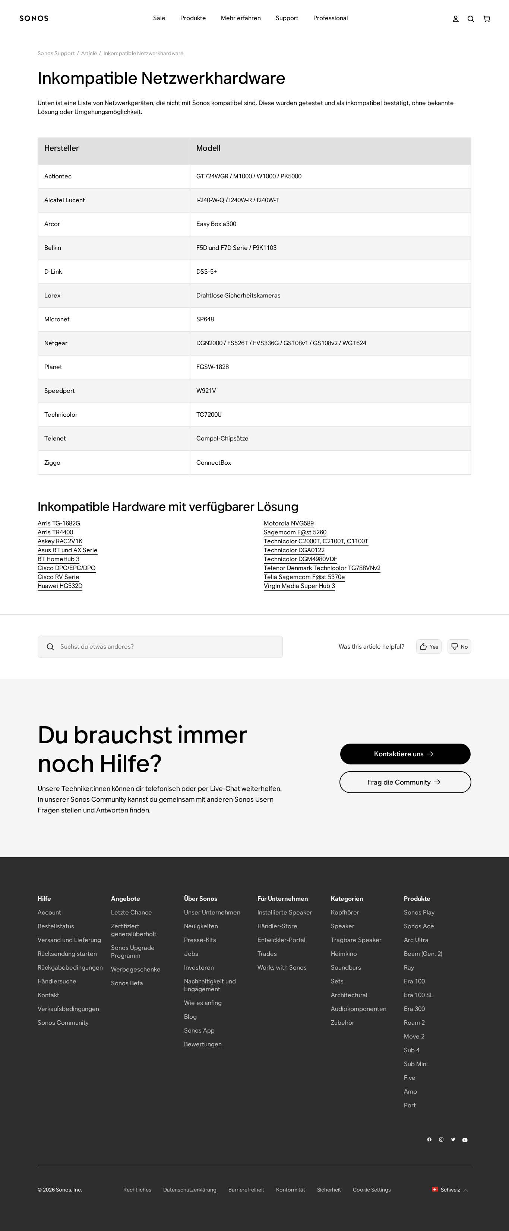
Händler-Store (277, 926)
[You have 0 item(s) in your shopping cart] (486, 19)
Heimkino (344, 954)
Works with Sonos (282, 967)
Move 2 (414, 1036)
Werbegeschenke (136, 969)
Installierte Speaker (284, 912)
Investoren (199, 967)
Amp (410, 1091)
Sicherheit (329, 1189)
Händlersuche (57, 981)
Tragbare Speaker (356, 940)
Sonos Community (63, 1023)
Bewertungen (203, 1044)
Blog (190, 1017)
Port (410, 1105)
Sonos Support (56, 53)
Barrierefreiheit (246, 1189)
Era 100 (414, 981)
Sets (337, 981)
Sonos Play (419, 912)
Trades (267, 954)
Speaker (342, 926)
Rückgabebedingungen (70, 967)
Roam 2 (414, 1023)
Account (49, 912)
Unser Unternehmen (212, 912)
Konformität (290, 1189)
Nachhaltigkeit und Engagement (210, 985)
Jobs (191, 954)
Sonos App (199, 1030)
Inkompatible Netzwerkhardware (144, 53)
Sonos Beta (127, 983)
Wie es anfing (203, 1003)
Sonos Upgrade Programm (133, 952)
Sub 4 (412, 1050)
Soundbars (346, 967)
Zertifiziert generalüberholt (134, 930)
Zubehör (342, 1023)
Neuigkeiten (201, 926)
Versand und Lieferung (69, 940)
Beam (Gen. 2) (423, 954)
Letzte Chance (131, 912)
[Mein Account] (456, 19)
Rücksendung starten (67, 954)
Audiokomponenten (358, 1009)
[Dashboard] (34, 18)
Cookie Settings (372, 1189)
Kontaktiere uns (399, 754)
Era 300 (414, 1009)
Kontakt (48, 995)
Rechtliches (137, 1189)
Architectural (349, 995)
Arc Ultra (416, 940)
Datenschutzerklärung (189, 1189)
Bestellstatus (56, 926)
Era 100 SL (418, 995)
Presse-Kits (200, 940)
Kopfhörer (345, 912)
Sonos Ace (419, 926)
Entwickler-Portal (281, 940)
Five (409, 1078)
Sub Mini (416, 1064)
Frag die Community (399, 782)
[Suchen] (471, 19)
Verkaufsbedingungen (68, 1009)
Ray (409, 967)
